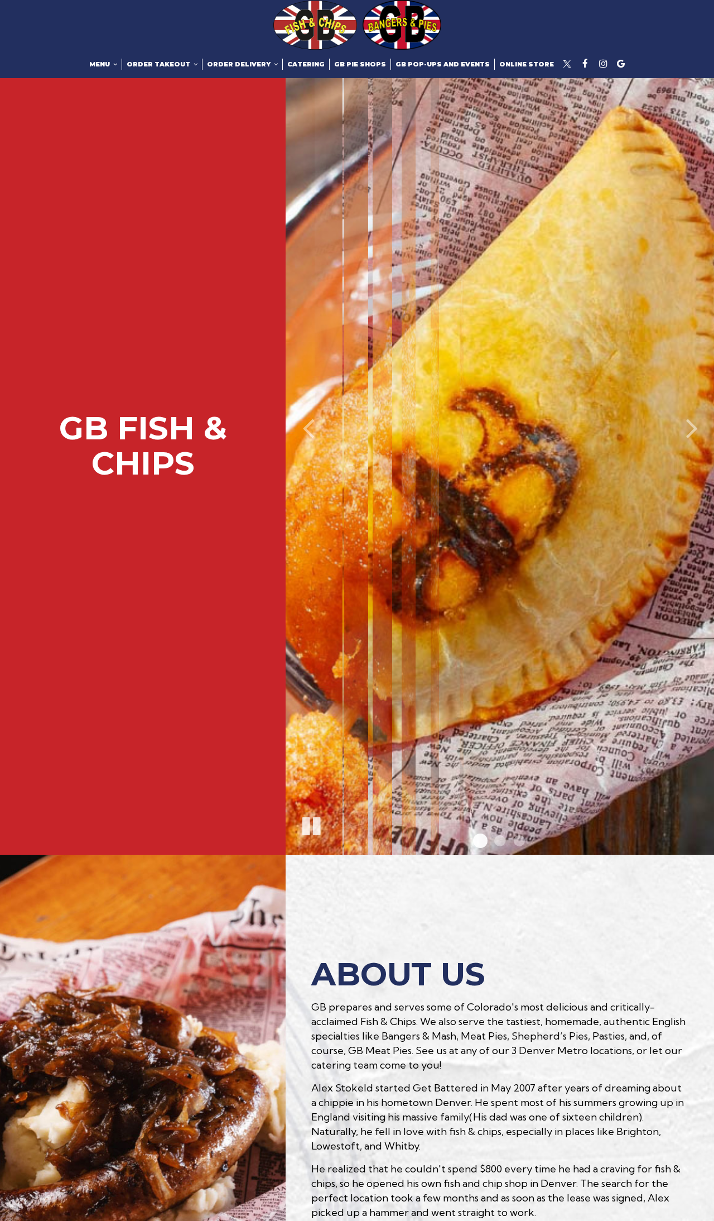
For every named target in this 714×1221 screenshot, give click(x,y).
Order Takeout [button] (159, 64)
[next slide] (692, 427)
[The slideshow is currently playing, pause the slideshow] (310, 824)
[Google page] (621, 64)
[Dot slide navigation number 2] (499, 840)
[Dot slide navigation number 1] (480, 841)
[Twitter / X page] (567, 64)
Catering (306, 64)
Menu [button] (100, 64)
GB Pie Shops (360, 64)
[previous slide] (308, 427)
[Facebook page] (585, 64)
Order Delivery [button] (239, 64)
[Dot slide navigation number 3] (519, 840)
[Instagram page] (603, 64)
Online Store (526, 64)
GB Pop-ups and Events (442, 64)
